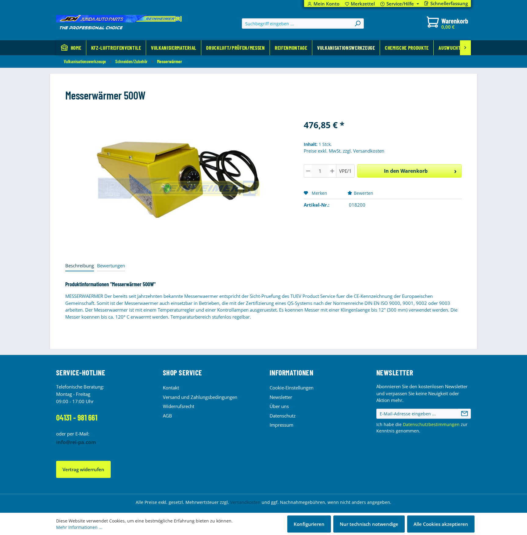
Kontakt (171, 388)
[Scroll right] (465, 47)
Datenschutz (283, 416)
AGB (167, 416)
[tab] (79, 266)
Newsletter (281, 397)
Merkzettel (360, 3)
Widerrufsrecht (178, 406)
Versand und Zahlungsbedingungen (200, 397)
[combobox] (297, 23)
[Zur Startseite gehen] (119, 22)
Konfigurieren (309, 524)
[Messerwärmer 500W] (178, 184)
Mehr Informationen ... (79, 527)
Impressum (281, 425)
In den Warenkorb (406, 171)
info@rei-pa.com (76, 442)
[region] (178, 184)
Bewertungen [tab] (111, 265)
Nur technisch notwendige (369, 524)
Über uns (279, 406)
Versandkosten (245, 502)
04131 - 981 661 (76, 417)
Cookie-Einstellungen (292, 388)
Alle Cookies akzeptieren (441, 524)
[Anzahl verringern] (308, 171)
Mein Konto (326, 3)
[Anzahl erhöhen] (332, 171)
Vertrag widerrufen (83, 469)
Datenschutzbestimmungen (431, 424)
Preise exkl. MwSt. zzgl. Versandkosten (344, 151)
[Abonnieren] (464, 414)
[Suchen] (357, 23)
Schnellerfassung (449, 3)
